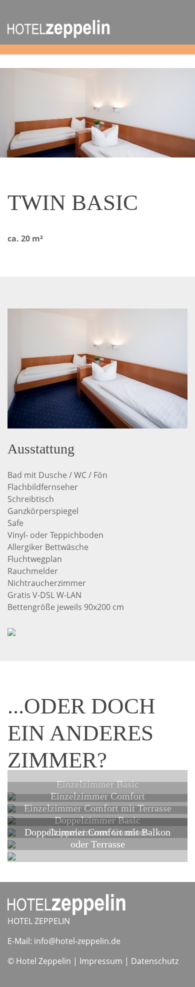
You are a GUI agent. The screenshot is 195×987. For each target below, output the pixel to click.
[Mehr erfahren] (12, 856)
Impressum (101, 961)
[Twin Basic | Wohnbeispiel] (98, 367)
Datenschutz (154, 961)
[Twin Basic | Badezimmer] (12, 631)
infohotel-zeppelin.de (77, 941)
